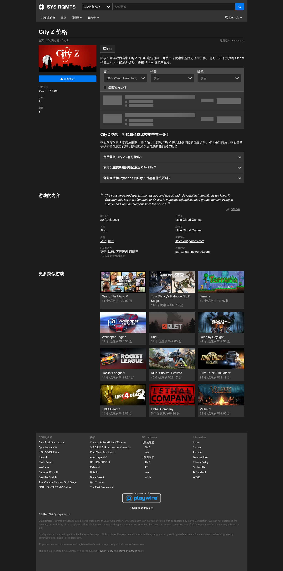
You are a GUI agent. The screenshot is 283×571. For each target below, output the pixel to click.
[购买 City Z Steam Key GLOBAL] (172, 101)
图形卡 (92, 17)
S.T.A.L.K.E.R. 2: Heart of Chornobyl (110, 447)
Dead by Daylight (48, 477)
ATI (146, 467)
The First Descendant (102, 487)
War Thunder (97, 482)
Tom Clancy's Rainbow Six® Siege (57, 482)
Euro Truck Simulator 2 (51, 442)
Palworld (43, 457)
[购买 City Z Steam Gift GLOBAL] (172, 119)
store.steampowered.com (192, 251)
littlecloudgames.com (189, 241)
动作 (103, 241)
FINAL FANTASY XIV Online (55, 487)
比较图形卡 (148, 457)
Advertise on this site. (141, 507)
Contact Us (199, 467)
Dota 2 (93, 472)
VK (198, 477)
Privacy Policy (200, 462)
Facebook (200, 472)
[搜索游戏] (239, 6)
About (196, 442)
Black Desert (46, 462)
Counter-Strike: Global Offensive (108, 442)
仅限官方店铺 (117, 87)
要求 (63, 17)
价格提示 (69, 79)
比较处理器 (148, 442)
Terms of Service (128, 551)
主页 (57, 7)
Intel (147, 452)
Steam (235, 209)
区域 (200, 71)
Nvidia (148, 477)
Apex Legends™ (48, 447)
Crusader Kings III (49, 472)
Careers (197, 447)
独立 (111, 241)
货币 (106, 71)
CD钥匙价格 (48, 17)
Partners (197, 452)
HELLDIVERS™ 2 (49, 452)
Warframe (44, 467)
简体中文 (233, 17)
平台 (153, 71)
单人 (103, 230)
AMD (147, 447)
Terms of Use (200, 457)
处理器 (76, 17)
